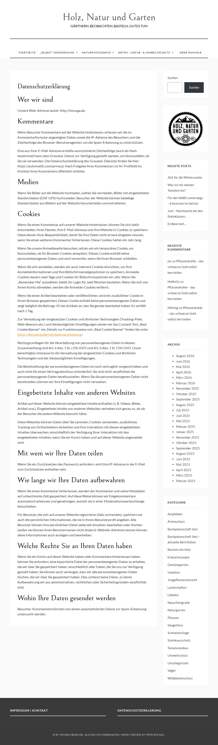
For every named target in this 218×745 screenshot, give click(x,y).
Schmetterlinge (178, 633)
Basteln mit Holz (179, 549)
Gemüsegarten (178, 565)
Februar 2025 (185, 426)
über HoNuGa (190, 52)
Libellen (173, 595)
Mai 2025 (183, 421)
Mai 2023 (183, 464)
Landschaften (177, 587)
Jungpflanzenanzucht (182, 580)
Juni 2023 (183, 459)
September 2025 (188, 399)
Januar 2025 (185, 432)
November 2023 (187, 437)
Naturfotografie (96, 52)
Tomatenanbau (178, 648)
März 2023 (184, 475)
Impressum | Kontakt (29, 710)
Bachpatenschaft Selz (183, 529)
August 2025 (185, 405)
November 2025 (187, 388)
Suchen (173, 78)
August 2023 (185, 453)
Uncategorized (178, 663)
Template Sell (155, 734)
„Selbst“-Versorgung (57, 52)
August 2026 (185, 356)
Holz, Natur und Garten (109, 17)
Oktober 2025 (186, 394)
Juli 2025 (182, 410)
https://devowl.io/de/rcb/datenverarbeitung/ (49, 334)
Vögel (171, 670)
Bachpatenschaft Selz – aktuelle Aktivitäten (184, 539)
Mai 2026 (183, 367)
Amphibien (175, 514)
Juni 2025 (183, 416)
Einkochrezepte (178, 557)
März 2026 (184, 377)
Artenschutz (176, 521)
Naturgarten (176, 610)
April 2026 (183, 372)
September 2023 (188, 448)
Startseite (27, 52)
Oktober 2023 (186, 443)
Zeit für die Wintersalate (185, 177)
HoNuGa (174, 281)
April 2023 (183, 470)
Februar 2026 (185, 383)
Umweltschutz (178, 655)
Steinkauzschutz (179, 640)
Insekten (174, 572)
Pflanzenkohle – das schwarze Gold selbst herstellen (186, 266)
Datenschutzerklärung (139, 710)
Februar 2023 (185, 481)
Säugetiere (175, 625)
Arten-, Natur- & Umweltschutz (144, 52)
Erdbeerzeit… (177, 224)
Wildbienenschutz (180, 678)
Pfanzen (173, 618)
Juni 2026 (183, 361)
